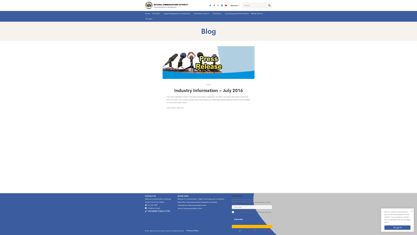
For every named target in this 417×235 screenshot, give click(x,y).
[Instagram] (218, 5)
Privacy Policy (192, 230)
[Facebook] (214, 5)
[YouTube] (226, 5)
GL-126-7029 (152, 205)
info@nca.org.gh (154, 208)
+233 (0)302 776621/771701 (159, 211)
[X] (210, 5)
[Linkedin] (222, 5)
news (208, 85)
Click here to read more (175, 108)
